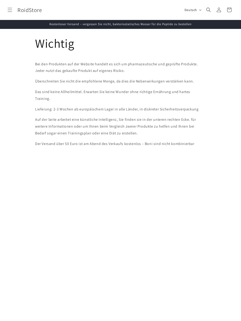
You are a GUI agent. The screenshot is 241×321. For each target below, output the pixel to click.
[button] (10, 10)
